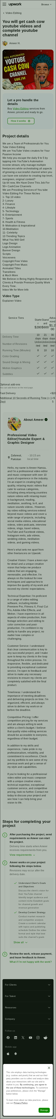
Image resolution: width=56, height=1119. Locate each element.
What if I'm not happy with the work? (31, 962)
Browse (45, 4)
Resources (10, 1007)
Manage (44, 1110)
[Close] (49, 1068)
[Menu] (4, 4)
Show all (19, 942)
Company (10, 1019)
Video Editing (21, 108)
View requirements (21, 855)
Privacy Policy (21, 1103)
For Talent (10, 996)
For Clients (10, 984)
